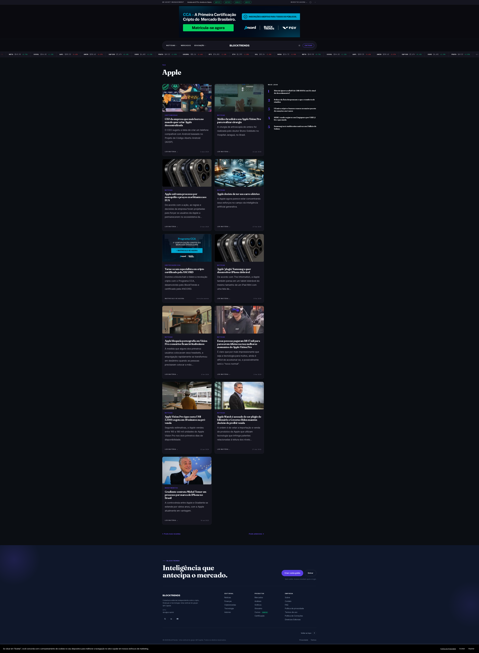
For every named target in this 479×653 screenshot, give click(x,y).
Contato (288, 601)
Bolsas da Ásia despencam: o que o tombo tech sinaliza (294, 101)
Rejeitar (471, 649)
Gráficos (258, 605)
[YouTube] (177, 618)
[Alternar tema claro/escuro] (299, 45)
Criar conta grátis (292, 573)
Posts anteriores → (256, 534)
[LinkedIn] (171, 618)
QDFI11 (247, 2)
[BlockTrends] (239, 45)
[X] (165, 618)
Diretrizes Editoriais (293, 619)
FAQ (286, 605)
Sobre (287, 597)
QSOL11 (237, 2)
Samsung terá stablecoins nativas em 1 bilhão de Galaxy (295, 127)
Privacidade (303, 640)
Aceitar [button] (462, 649)
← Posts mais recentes (171, 534)
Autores (227, 612)
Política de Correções (294, 616)
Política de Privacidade (448, 649)
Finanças (228, 601)
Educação (199, 45)
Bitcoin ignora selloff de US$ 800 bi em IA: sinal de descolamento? (295, 92)
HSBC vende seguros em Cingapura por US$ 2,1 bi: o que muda (295, 118)
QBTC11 (217, 2)
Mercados (186, 45)
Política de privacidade (294, 608)
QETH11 (228, 2)
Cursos (261, 612)
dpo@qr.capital (168, 612)
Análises (258, 601)
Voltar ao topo (306, 633)
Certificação (260, 616)
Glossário (258, 608)
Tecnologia (229, 608)
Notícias (170, 45)
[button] (310, 2)
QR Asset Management (173, 2)
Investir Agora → (299, 2)
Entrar (308, 45)
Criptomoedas (230, 605)
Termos (313, 640)
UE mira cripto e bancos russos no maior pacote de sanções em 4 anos (295, 109)
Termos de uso (291, 612)
